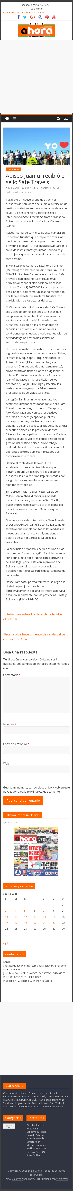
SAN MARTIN (13, 169)
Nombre (9, 724)
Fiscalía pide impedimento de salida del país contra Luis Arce (35, 636)
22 (53, 922)
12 (25, 916)
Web (6, 763)
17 (6, 922)
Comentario (12, 675)
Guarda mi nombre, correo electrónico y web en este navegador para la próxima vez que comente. (36, 789)
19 (25, 922)
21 (44, 922)
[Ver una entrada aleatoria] (66, 118)
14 (44, 916)
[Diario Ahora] (7, 118)
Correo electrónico (16, 744)
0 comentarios (43, 187)
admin (28, 187)
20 (35, 922)
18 (16, 922)
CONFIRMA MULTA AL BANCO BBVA (23, 12)
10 (6, 916)
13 (35, 916)
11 (16, 916)
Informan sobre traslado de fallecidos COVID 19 (32, 616)
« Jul (5, 943)
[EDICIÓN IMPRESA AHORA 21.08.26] (36, 875)
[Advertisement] (36, 76)
